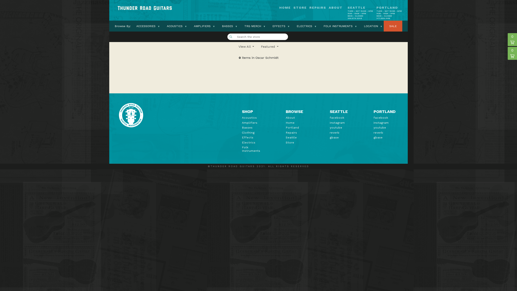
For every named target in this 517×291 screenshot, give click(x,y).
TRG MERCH (252, 26)
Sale (393, 26)
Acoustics (175, 26)
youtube (336, 127)
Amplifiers (202, 26)
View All (245, 46)
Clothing (248, 132)
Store (300, 7)
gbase (334, 137)
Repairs (317, 7)
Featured (268, 46)
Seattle (291, 137)
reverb (334, 132)
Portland (292, 127)
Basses (227, 26)
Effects (278, 26)
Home (285, 7)
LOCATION (371, 26)
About (336, 7)
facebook (337, 117)
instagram (337, 122)
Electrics (304, 26)
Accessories (146, 26)
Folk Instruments (338, 26)
